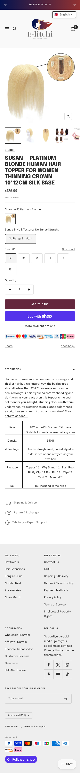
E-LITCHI (10, 150)
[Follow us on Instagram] (67, 664)
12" (37, 258)
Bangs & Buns (13, 576)
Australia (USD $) (17, 715)
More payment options (40, 326)
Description (13, 369)
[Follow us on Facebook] (48, 664)
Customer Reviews (17, 656)
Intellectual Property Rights (57, 614)
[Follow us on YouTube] (58, 674)
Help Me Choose (15, 670)
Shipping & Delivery (25, 502)
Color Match (13, 597)
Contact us (51, 562)
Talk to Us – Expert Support (29, 522)
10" (24, 258)
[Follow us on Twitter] (58, 664)
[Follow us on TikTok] (67, 674)
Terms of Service (55, 604)
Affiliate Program (16, 642)
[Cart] (73, 29)
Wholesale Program (17, 635)
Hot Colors (12, 562)
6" (10, 258)
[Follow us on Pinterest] (48, 674)
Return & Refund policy (59, 583)
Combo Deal (13, 583)
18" (11, 269)
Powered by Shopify (35, 727)
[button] (64, 15)
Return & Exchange (26, 512)
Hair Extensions (15, 569)
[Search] (14, 29)
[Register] (65, 698)
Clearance (11, 663)
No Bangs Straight (20, 238)
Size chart (68, 249)
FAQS (47, 569)
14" (50, 258)
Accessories (13, 590)
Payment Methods (56, 590)
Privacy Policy (53, 597)
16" (63, 258)
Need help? (68, 346)
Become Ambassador (19, 649)
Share (9, 346)
